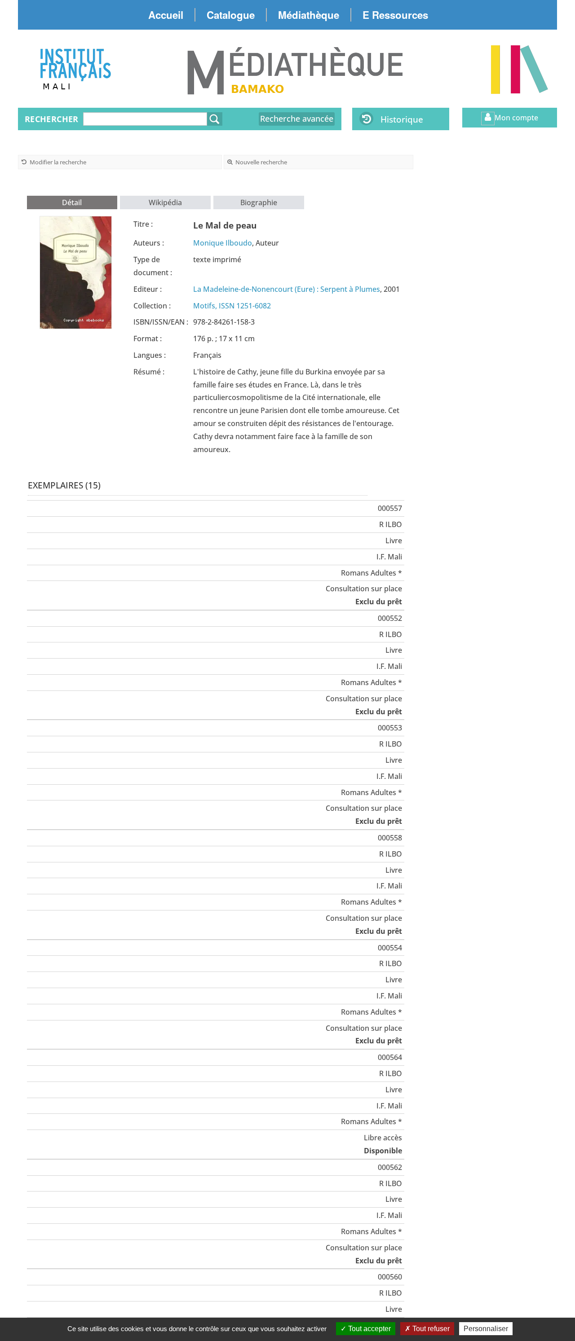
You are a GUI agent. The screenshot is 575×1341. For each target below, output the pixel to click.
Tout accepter (368, 1328)
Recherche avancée (296, 118)
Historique (401, 119)
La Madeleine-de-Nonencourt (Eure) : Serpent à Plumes (286, 289)
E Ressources (395, 15)
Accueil (165, 15)
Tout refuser (430, 1328)
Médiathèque (308, 15)
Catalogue (231, 15)
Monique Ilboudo (222, 243)
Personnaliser (486, 1328)
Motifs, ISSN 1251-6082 (232, 306)
